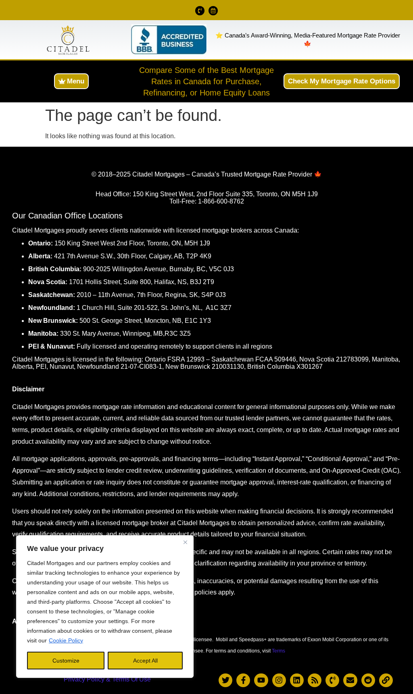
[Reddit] (368, 680)
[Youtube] (261, 680)
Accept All (145, 660)
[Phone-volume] (199, 10)
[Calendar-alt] (213, 10)
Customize (65, 660)
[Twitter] (225, 680)
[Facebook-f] (243, 680)
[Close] (185, 542)
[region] (105, 606)
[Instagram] (279, 680)
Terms (278, 651)
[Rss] (314, 680)
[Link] (386, 680)
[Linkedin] (297, 680)
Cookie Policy (66, 640)
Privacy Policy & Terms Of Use (107, 679)
